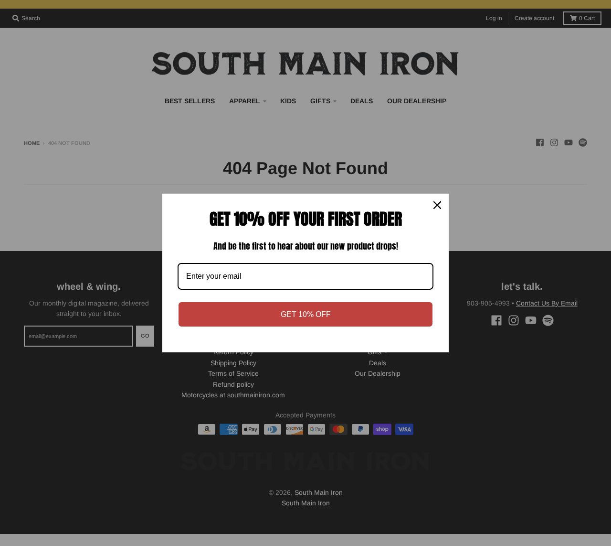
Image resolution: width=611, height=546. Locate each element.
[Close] (437, 205)
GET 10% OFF (306, 314)
